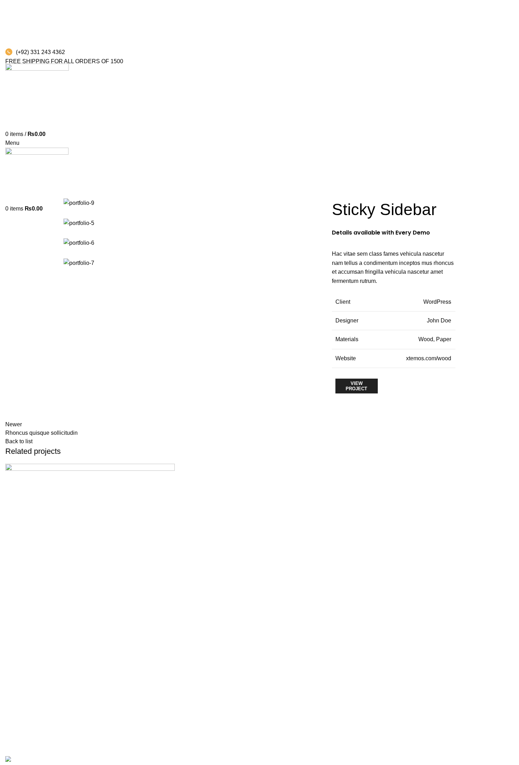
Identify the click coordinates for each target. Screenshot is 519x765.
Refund (14, 743)
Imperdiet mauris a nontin (63, 658)
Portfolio (35, 188)
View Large (169, 469)
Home (11, 188)
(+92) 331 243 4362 (40, 52)
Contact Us (19, 729)
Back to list (18, 441)
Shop (12, 716)
